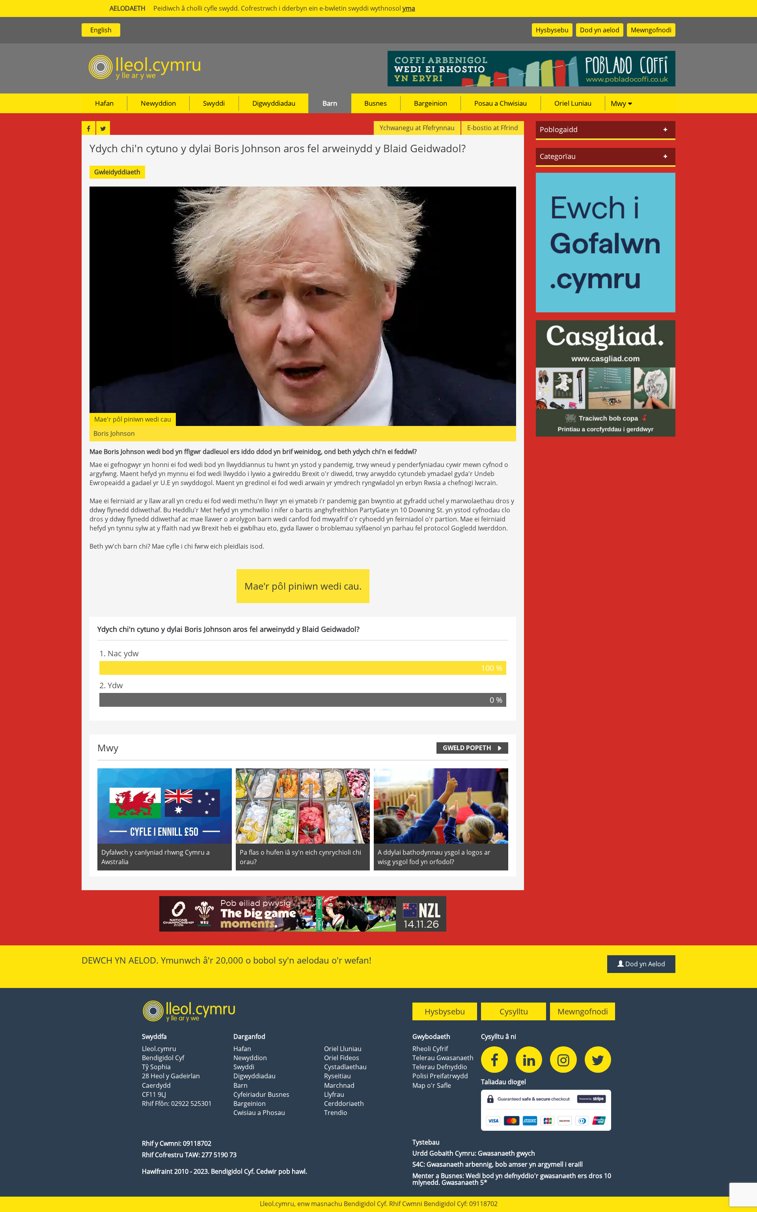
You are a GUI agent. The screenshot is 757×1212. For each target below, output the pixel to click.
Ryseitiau (337, 1076)
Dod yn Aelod (644, 964)
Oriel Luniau (572, 103)
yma (409, 8)
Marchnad (339, 1085)
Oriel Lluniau (343, 1048)
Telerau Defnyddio (439, 1067)
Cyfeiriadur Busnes (261, 1094)
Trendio (335, 1112)
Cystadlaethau (345, 1067)
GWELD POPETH (467, 747)
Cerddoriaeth (344, 1103)
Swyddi (214, 103)
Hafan (104, 103)
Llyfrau (334, 1094)
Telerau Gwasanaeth (443, 1057)
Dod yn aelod (599, 30)
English (101, 30)
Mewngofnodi (651, 30)
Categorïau (558, 156)
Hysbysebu (552, 30)
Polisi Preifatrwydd (440, 1076)
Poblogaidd (559, 129)
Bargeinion (430, 103)
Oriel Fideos (341, 1057)
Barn (330, 103)
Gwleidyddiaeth (117, 172)
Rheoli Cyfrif (430, 1048)
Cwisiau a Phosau (259, 1112)
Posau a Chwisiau (500, 103)
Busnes (375, 103)
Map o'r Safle (431, 1085)
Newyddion (158, 103)
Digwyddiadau (273, 103)
